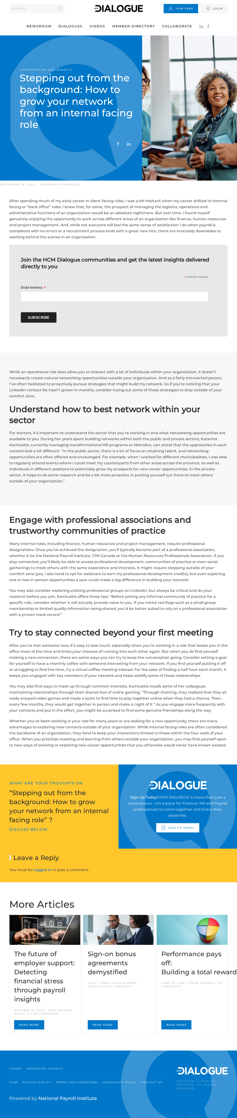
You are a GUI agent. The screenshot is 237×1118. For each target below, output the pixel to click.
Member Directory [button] (133, 26)
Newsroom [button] (39, 26)
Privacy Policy (37, 1082)
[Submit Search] (60, 8)
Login (217, 8)
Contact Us (151, 1082)
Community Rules (119, 1082)
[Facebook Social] (118, 144)
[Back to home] (118, 8)
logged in (42, 870)
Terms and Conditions (77, 1082)
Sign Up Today (181, 827)
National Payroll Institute (67, 1098)
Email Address (33, 288)
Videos (97, 26)
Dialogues (71, 26)
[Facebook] (208, 26)
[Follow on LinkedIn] (201, 26)
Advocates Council (45, 1068)
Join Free (184, 8)
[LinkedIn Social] (129, 144)
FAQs (13, 1082)
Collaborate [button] (177, 26)
